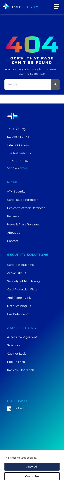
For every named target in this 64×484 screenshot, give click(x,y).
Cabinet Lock (16, 353)
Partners (13, 216)
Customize (32, 476)
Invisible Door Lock (20, 370)
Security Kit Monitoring (23, 281)
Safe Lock (14, 345)
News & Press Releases (23, 224)
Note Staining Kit (19, 306)
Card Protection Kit (20, 264)
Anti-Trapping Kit (19, 297)
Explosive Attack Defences (26, 208)
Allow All (32, 466)
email (23, 168)
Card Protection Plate (22, 289)
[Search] (55, 84)
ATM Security (16, 191)
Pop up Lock (16, 361)
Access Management (22, 337)
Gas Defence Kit (18, 314)
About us (13, 232)
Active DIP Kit (16, 273)
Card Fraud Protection (22, 199)
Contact (12, 241)
